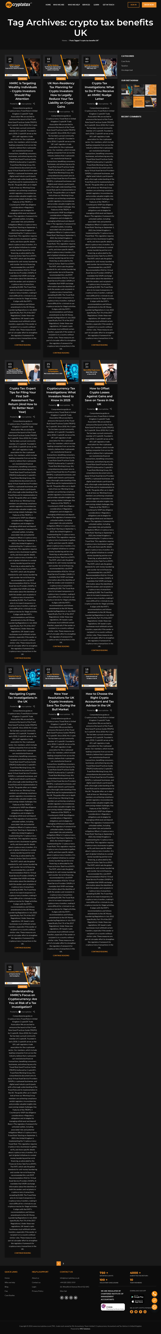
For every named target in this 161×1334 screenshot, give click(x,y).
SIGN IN (134, 5)
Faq (6, 1291)
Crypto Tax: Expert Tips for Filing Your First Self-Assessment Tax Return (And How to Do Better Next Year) (22, 400)
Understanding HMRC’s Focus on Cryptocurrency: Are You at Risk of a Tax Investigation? (22, 999)
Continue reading (23, 345)
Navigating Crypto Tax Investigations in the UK (22, 697)
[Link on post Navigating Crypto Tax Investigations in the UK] (23, 677)
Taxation (22, 78)
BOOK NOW (149, 5)
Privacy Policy (37, 1291)
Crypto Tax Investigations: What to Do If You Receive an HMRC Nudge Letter (99, 91)
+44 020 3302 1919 (67, 1282)
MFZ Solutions (85, 1329)
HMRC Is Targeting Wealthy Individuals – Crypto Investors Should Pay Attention (23, 91)
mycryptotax (26, 104)
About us (35, 1278)
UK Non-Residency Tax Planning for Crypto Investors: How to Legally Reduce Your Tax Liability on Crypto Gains (61, 95)
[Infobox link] (112, 1273)
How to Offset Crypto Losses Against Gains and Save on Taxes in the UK (99, 396)
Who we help (10, 1282)
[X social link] (66, 1298)
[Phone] (154, 1294)
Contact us (36, 1282)
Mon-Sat (63, 1291)
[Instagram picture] (126, 90)
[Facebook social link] (62, 1298)
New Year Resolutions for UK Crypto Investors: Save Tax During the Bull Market (61, 701)
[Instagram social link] (71, 1298)
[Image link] (113, 1307)
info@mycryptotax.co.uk (69, 1278)
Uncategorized (127, 70)
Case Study (125, 61)
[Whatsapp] (154, 1307)
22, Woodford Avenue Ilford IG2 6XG (74, 1287)
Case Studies (10, 1295)
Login (34, 1287)
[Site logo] (19, 4)
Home (64, 40)
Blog (6, 1287)
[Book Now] (154, 1300)
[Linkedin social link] (76, 1298)
